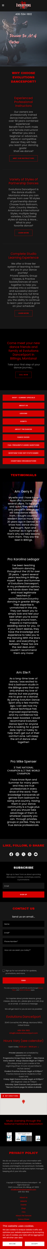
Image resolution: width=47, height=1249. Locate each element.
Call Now (23, 375)
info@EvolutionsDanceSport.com (23, 1189)
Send (23, 980)
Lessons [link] (23, 1201)
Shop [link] (23, 1208)
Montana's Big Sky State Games (23, 453)
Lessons (23, 413)
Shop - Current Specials (23, 397)
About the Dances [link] (23, 1215)
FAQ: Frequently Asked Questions (23, 445)
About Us (23, 405)
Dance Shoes (23, 437)
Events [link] (23, 1204)
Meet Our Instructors (23, 158)
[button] (4, 5)
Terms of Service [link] (24, 990)
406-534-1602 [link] (23, 14)
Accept (34, 1244)
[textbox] (23, 886)
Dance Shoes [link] (23, 1219)
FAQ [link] (23, 1212)
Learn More (23, 233)
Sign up (23, 894)
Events (23, 421)
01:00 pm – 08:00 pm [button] (28, 1046)
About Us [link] (23, 1197)
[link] (23, 5)
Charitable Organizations (23, 461)
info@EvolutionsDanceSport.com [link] (23, 1033)
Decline (12, 1244)
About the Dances (23, 429)
